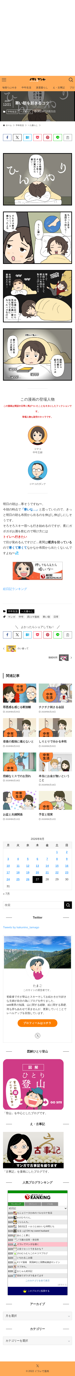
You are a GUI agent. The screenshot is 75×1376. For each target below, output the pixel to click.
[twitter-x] (37, 1035)
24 (8, 879)
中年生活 (12, 111)
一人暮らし (25, 111)
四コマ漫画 (33, 616)
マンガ (11, 616)
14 (47, 865)
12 (27, 865)
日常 (56, 616)
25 (18, 879)
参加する (62, 1285)
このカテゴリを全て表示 (37, 1280)
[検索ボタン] (71, 80)
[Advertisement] (37, 38)
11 (18, 865)
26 (27, 879)
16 (66, 865)
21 (47, 872)
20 (37, 872)
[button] (7, 137)
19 (27, 872)
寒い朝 (46, 616)
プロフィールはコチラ (37, 1023)
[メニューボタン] (4, 80)
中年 (21, 616)
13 (37, 865)
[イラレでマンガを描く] (37, 80)
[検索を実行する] (68, 905)
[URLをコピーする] (68, 137)
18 (18, 872)
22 (57, 872)
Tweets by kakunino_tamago (21, 927)
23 (66, 872)
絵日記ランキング (15, 589)
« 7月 (6, 893)
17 (8, 872)
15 (57, 865)
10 (8, 865)
